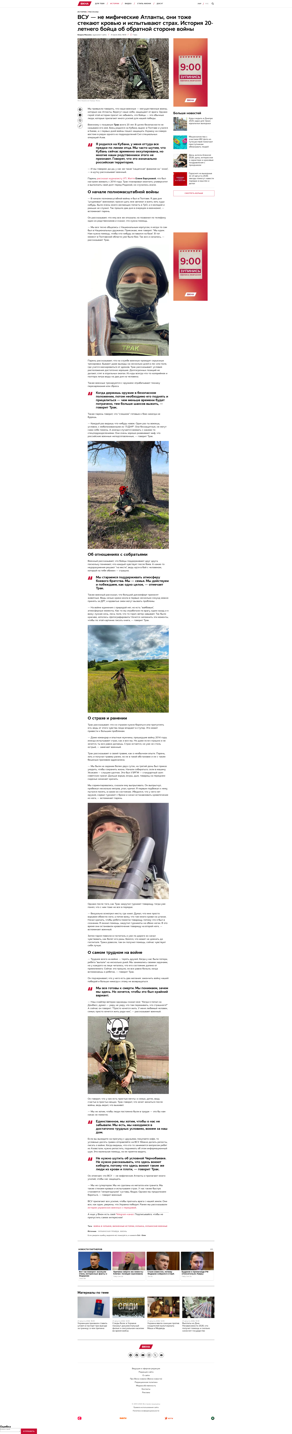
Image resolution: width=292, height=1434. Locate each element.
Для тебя (99, 4)
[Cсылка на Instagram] (149, 1355)
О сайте (146, 1375)
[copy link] (80, 126)
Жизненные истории (123, 1226)
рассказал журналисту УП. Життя (115, 178)
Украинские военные (156, 1226)
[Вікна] (85, 3)
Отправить (29, 1431)
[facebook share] (80, 109)
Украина (139, 1226)
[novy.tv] (212, 1418)
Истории (114, 4)
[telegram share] (80, 115)
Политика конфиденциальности (146, 1411)
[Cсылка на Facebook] (136, 1355)
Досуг (160, 4)
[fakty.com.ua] (123, 1418)
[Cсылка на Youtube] (142, 1355)
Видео (128, 4)
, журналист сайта (92, 35)
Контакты (146, 1389)
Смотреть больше (194, 193)
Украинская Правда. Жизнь (90, 101)
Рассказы (93, 12)
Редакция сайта (146, 1372)
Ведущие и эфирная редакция (146, 1368)
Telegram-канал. (125, 1214)
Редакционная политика (146, 1382)
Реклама (146, 1392)
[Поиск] (213, 3)
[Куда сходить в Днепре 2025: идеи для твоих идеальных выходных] (180, 124)
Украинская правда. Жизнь (112, 1231)
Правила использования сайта (146, 1407)
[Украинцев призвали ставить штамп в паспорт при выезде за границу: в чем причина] (94, 1307)
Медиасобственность (146, 1386)
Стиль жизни (144, 4)
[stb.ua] (80, 1418)
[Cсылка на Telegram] (130, 1355)
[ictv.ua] (168, 1418)
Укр (199, 4)
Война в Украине (103, 1226)
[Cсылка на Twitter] (155, 1355)
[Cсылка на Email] (161, 1355)
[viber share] (80, 120)
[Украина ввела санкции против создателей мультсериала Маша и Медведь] (163, 1307)
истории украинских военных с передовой (112, 1207)
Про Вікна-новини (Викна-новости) (146, 1379)
